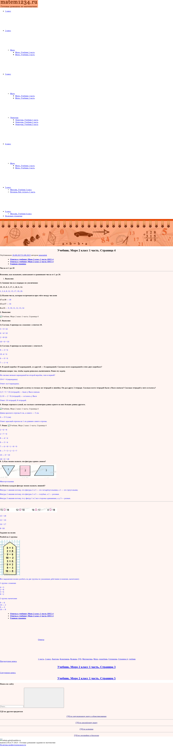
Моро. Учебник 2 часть (25, 54)
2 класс (8, 30)
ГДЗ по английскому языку (86, 722)
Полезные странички (13, 216)
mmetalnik (43, 255)
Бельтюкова (64, 659)
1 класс (8, 11)
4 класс (8, 144)
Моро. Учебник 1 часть (25, 52)
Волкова (73, 659)
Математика (87, 659)
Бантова (55, 659)
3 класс (8, 74)
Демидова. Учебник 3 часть (26, 124)
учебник (132, 659)
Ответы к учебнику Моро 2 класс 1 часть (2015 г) (32, 259)
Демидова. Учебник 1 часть (26, 120)
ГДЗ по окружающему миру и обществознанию (87, 716)
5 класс (8, 187)
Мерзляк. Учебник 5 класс (21, 190)
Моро (12, 50)
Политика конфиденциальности (13, 745)
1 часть (41, 659)
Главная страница (18, 264)
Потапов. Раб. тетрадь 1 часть (22, 192)
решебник (103, 659)
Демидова (14, 117)
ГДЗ (79, 659)
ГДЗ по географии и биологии (86, 735)
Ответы (41, 639)
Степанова (112, 659)
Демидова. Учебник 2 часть (26, 122)
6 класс (8, 211)
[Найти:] (12, 706)
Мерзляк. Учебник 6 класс (21, 214)
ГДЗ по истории (86, 729)
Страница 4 (123, 659)
